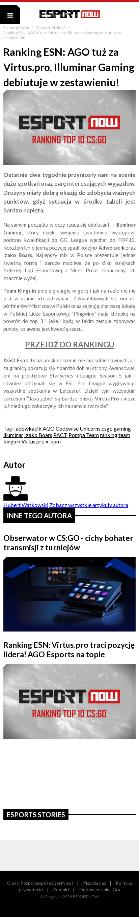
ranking (108, 435)
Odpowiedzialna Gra (99, 889)
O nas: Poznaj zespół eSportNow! (40, 883)
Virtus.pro (33, 441)
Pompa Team (83, 435)
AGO (49, 428)
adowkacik (28, 428)
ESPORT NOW (69, 14)
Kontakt (61, 889)
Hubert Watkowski (25, 505)
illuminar (13, 435)
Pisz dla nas (94, 883)
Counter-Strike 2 (50, 27)
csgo (107, 428)
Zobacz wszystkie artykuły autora (88, 505)
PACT (60, 435)
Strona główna (16, 27)
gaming (122, 428)
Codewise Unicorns (78, 428)
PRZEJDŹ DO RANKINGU (69, 344)
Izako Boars (38, 435)
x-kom (53, 441)
